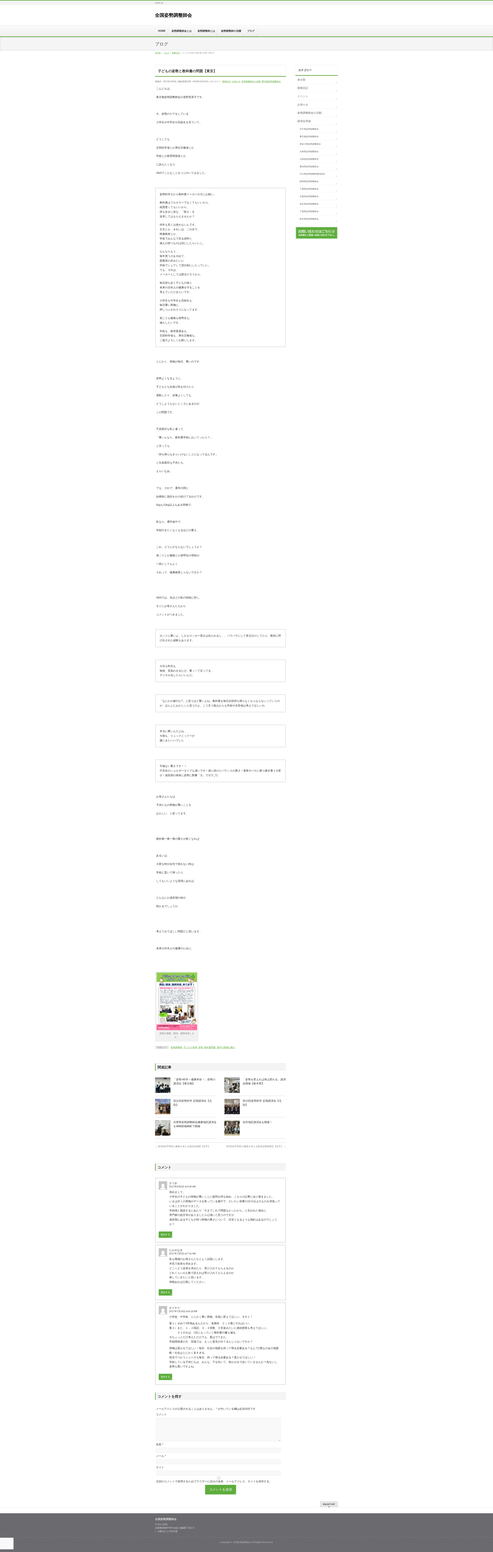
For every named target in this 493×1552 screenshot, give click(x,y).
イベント (302, 96)
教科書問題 (210, 1047)
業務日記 (226, 81)
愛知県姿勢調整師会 (309, 166)
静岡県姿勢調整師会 (309, 181)
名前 (159, 1444)
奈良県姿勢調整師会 (309, 204)
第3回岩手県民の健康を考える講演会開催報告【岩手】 (256, 1146)
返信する (165, 1234)
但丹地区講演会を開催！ (257, 1122)
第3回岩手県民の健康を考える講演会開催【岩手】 (182, 1146)
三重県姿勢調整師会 (309, 189)
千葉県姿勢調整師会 (309, 211)
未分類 (301, 79)
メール (161, 1455)
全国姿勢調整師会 (173, 15)
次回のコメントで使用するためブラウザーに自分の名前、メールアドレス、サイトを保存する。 (214, 1481)
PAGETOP (329, 1504)
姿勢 (200, 1047)
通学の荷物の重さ (226, 1047)
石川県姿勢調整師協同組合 (312, 174)
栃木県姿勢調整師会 (309, 219)
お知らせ (236, 81)
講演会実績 (304, 121)
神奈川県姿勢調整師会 (310, 144)
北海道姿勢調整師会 (309, 159)
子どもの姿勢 (190, 1047)
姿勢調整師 (176, 1047)
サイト (160, 1467)
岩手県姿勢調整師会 (309, 129)
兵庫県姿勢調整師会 (309, 151)
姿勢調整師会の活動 (251, 81)
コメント (161, 1414)
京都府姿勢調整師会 (309, 196)
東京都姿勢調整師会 (271, 81)
